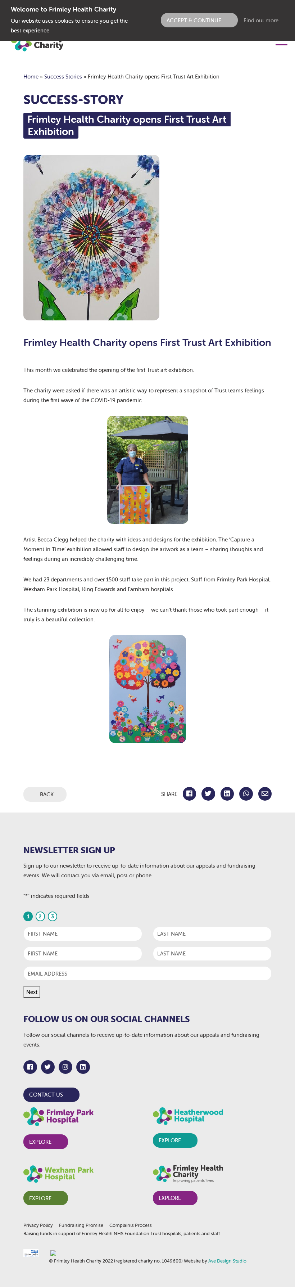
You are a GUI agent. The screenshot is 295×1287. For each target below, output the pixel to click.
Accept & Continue (194, 20)
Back (47, 794)
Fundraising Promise (81, 1225)
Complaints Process (130, 1225)
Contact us (46, 1094)
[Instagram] (65, 1067)
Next (31, 992)
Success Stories (63, 76)
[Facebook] (30, 1067)
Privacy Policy (38, 1225)
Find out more (261, 20)
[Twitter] (48, 1067)
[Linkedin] (83, 1067)
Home (30, 76)
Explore (40, 1141)
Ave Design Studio (227, 1261)
